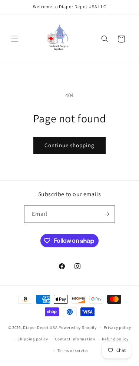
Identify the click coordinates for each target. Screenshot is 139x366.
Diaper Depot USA (40, 327)
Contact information (75, 339)
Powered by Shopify (78, 327)
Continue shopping (69, 145)
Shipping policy (32, 339)
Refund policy (115, 339)
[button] (15, 39)
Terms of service (73, 350)
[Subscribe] (106, 214)
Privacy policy (117, 327)
